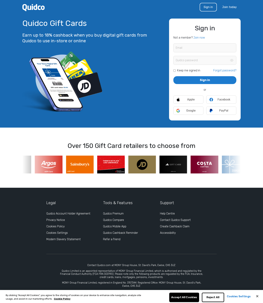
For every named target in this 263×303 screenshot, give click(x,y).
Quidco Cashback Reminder (120, 232)
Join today (229, 7)
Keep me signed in (188, 70)
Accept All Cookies (184, 297)
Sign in (208, 7)
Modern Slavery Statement (63, 239)
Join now (199, 37)
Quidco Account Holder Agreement (68, 213)
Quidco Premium (113, 213)
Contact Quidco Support (175, 220)
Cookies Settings (57, 232)
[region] (131, 296)
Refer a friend (111, 239)
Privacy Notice (55, 220)
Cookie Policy (62, 298)
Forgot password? (224, 70)
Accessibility (168, 232)
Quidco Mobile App (114, 226)
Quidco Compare (113, 220)
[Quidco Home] (33, 7)
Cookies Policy (55, 226)
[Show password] (231, 60)
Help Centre (167, 213)
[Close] (257, 296)
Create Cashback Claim (174, 226)
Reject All (213, 297)
